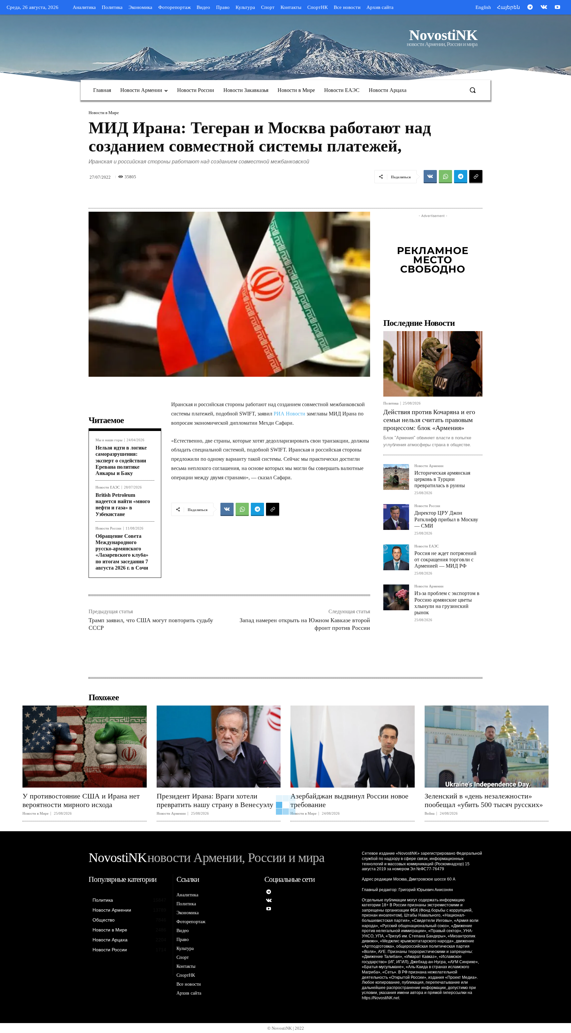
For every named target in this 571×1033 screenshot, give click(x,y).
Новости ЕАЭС (107, 487)
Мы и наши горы (108, 440)
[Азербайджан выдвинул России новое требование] (352, 747)
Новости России (108, 528)
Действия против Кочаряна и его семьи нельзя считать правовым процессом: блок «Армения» (429, 419)
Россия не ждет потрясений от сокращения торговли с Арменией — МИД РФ (445, 559)
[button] (472, 90)
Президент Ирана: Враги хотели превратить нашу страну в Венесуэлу (215, 800)
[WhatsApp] (445, 176)
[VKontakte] (544, 8)
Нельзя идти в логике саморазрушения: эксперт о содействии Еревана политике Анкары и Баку (121, 460)
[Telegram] (530, 8)
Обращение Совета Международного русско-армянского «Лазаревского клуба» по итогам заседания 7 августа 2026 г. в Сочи (121, 552)
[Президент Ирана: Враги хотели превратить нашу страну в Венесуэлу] (219, 747)
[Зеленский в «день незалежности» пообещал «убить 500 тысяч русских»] (487, 747)
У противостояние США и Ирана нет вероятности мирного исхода (81, 800)
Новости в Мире (104, 112)
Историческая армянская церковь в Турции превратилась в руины (442, 479)
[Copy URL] (475, 176)
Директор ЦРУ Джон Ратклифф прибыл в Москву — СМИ (446, 519)
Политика (391, 403)
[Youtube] (557, 8)
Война (430, 813)
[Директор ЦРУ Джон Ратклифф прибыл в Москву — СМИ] (396, 517)
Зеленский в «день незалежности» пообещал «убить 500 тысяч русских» (484, 800)
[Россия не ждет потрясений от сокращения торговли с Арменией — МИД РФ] (396, 557)
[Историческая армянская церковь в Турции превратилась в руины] (396, 477)
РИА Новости (289, 413)
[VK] (430, 176)
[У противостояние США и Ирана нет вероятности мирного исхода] (84, 747)
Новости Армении (428, 466)
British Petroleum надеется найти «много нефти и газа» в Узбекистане (122, 504)
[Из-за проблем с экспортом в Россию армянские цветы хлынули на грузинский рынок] (396, 597)
